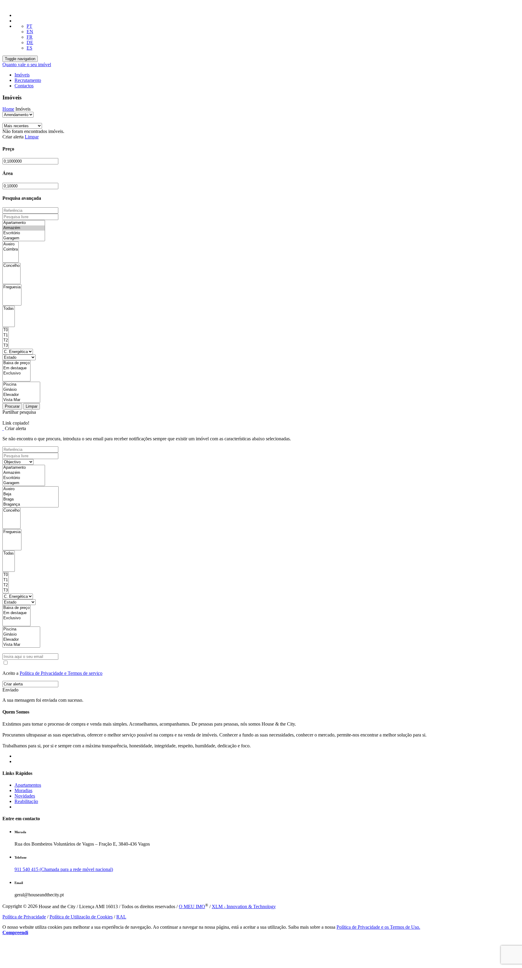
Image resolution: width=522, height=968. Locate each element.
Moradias (23, 790)
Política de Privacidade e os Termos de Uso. (378, 927)
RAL (121, 916)
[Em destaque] (16, 368)
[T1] (5, 335)
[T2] (5, 340)
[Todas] (8, 308)
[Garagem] (24, 238)
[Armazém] (24, 228)
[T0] (5, 330)
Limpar (32, 136)
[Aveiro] (10, 244)
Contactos (24, 85)
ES (29, 47)
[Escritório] (24, 233)
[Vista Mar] (21, 400)
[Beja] (30, 494)
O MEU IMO (192, 906)
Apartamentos (27, 785)
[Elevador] (21, 394)
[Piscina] (21, 384)
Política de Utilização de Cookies (81, 916)
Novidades (24, 795)
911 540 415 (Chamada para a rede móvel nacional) (63, 869)
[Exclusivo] (16, 373)
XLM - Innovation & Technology (244, 906)
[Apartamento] (24, 222)
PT (29, 26)
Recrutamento (27, 80)
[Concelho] (11, 265)
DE (30, 42)
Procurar (12, 406)
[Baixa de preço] (16, 363)
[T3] (5, 345)
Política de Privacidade (24, 916)
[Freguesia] (12, 287)
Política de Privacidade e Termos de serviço (61, 673)
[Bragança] (30, 504)
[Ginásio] (21, 389)
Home (8, 109)
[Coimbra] (10, 249)
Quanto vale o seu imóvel (26, 64)
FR (30, 37)
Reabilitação (26, 801)
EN (30, 31)
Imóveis (22, 74)
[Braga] (30, 499)
